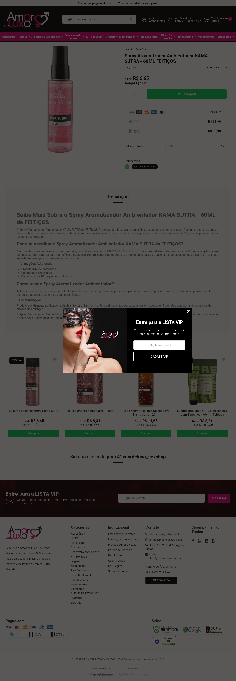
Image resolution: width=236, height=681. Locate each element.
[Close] (188, 311)
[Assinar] (159, 356)
